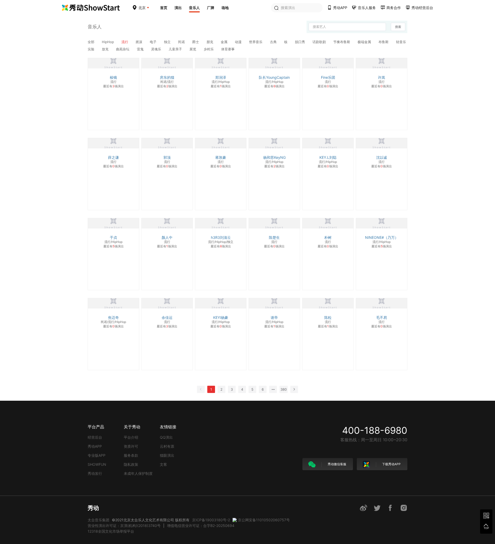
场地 (225, 7)
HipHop (108, 42)
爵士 (196, 42)
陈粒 (328, 317)
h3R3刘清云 (221, 237)
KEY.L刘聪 (327, 157)
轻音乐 (401, 42)
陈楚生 (274, 237)
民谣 (182, 42)
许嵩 (381, 77)
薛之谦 (113, 157)
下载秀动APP (391, 464)
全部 (91, 42)
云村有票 (167, 446)
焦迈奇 (113, 317)
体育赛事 (228, 49)
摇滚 (139, 42)
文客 (163, 464)
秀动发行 (95, 473)
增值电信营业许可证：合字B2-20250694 (200, 525)
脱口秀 (300, 42)
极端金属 (365, 42)
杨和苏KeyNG (274, 157)
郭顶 (167, 157)
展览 (193, 49)
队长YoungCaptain (274, 77)
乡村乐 (209, 49)
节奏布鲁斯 (342, 42)
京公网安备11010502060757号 (264, 520)
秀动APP (95, 446)
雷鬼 (141, 49)
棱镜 (113, 77)
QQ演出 (166, 437)
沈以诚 (381, 157)
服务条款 (131, 455)
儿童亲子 (176, 49)
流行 (125, 42)
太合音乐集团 (98, 520)
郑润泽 (220, 77)
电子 (154, 42)
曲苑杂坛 (123, 49)
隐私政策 (131, 464)
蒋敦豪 (220, 157)
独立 (168, 42)
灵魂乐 (156, 49)
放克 (106, 49)
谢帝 (274, 317)
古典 (274, 42)
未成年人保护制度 (138, 473)
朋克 (210, 42)
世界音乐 (256, 42)
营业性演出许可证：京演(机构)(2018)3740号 (124, 525)
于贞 (113, 237)
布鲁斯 (384, 42)
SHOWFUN (97, 464)
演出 (178, 7)
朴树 (328, 237)
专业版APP (96, 455)
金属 (224, 42)
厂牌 (210, 7)
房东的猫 (167, 77)
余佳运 (167, 317)
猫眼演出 (167, 455)
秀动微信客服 (336, 464)
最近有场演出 (113, 86)
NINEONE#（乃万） (381, 237)
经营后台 (95, 437)
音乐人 (194, 7)
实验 (91, 49)
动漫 (239, 42)
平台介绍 (131, 437)
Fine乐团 (328, 77)
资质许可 (131, 446)
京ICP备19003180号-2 (211, 520)
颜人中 (167, 237)
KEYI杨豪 (220, 317)
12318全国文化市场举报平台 (111, 531)
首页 (163, 7)
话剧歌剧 (319, 42)
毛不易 (381, 317)
